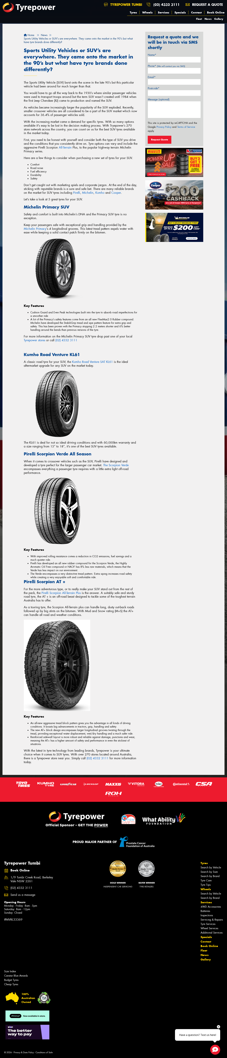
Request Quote (159, 139)
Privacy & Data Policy (24, 1052)
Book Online (216, 12)
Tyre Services (208, 924)
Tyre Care (206, 880)
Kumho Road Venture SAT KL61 (92, 362)
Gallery (218, 18)
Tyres (133, 12)
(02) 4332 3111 (166, 4)
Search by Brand (210, 876)
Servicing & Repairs (212, 919)
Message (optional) (159, 99)
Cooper (116, 193)
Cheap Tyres (11, 984)
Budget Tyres (11, 980)
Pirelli (76, 193)
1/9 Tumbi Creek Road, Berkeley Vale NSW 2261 (31, 879)
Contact (196, 12)
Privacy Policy (164, 127)
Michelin (87, 193)
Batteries (205, 911)
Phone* (166, 66)
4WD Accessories (211, 906)
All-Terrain (65, 148)
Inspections (207, 915)
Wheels (147, 12)
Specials (180, 12)
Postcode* (153, 88)
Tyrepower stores (34, 340)
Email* (152, 77)
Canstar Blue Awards (16, 975)
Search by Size (209, 872)
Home (30, 35)
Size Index (10, 971)
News (208, 18)
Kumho (99, 193)
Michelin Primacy (35, 229)
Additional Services (212, 932)
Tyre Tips (206, 885)
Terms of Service (186, 127)
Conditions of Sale (44, 1052)
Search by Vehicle (211, 867)
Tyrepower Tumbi (125, 4)
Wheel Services (209, 928)
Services (163, 12)
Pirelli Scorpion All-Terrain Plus (61, 593)
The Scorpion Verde (116, 465)
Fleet (199, 18)
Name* (152, 55)
